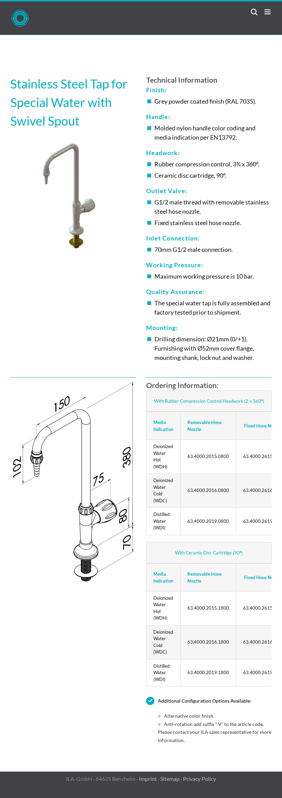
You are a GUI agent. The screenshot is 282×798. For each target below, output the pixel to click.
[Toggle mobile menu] (268, 11)
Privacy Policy (199, 778)
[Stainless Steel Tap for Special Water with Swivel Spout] (73, 140)
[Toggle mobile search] (254, 11)
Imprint (148, 778)
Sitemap (170, 778)
